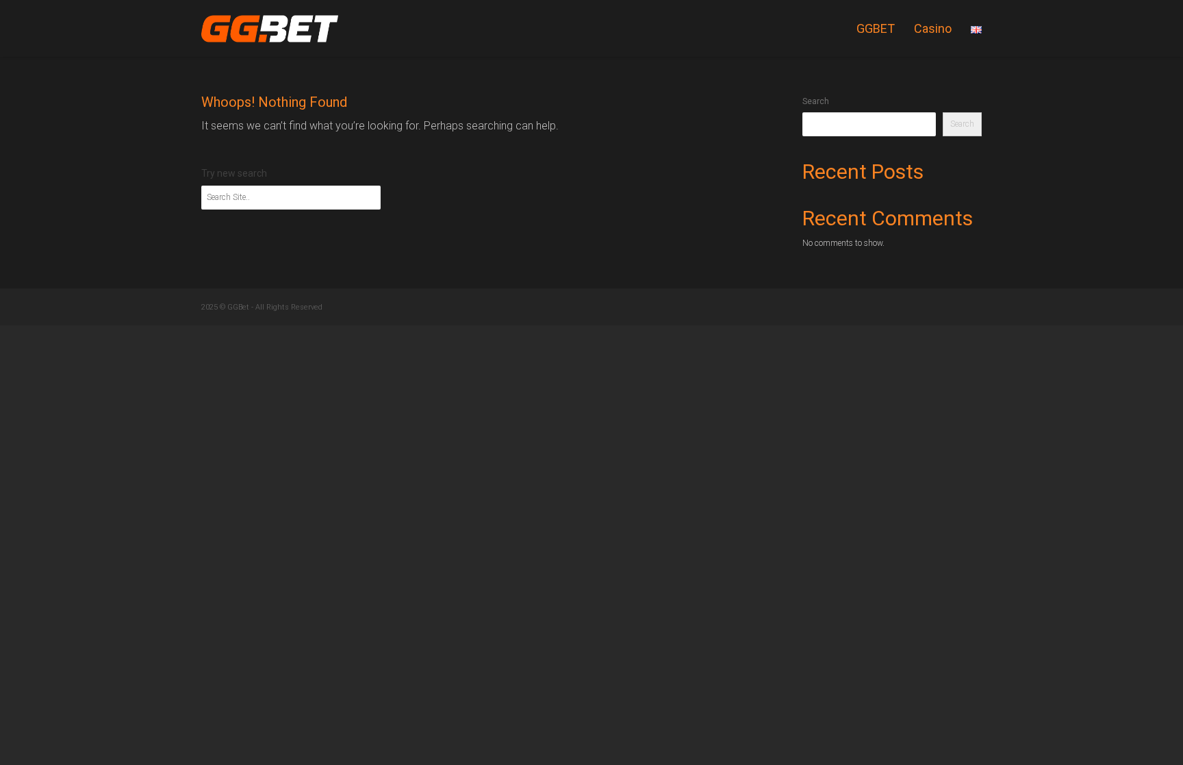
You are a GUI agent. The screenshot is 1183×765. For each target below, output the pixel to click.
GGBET (875, 28)
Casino (933, 28)
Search (815, 101)
